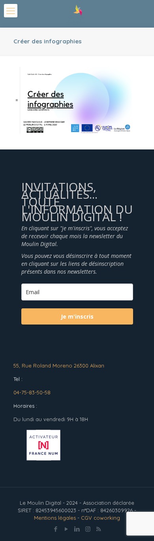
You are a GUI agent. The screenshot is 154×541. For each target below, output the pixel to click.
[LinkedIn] (77, 529)
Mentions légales (55, 518)
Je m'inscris (77, 316)
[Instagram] (88, 529)
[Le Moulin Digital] (77, 14)
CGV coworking (100, 518)
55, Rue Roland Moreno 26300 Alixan (58, 365)
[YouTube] (66, 529)
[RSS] (98, 529)
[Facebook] (56, 529)
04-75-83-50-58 (32, 392)
